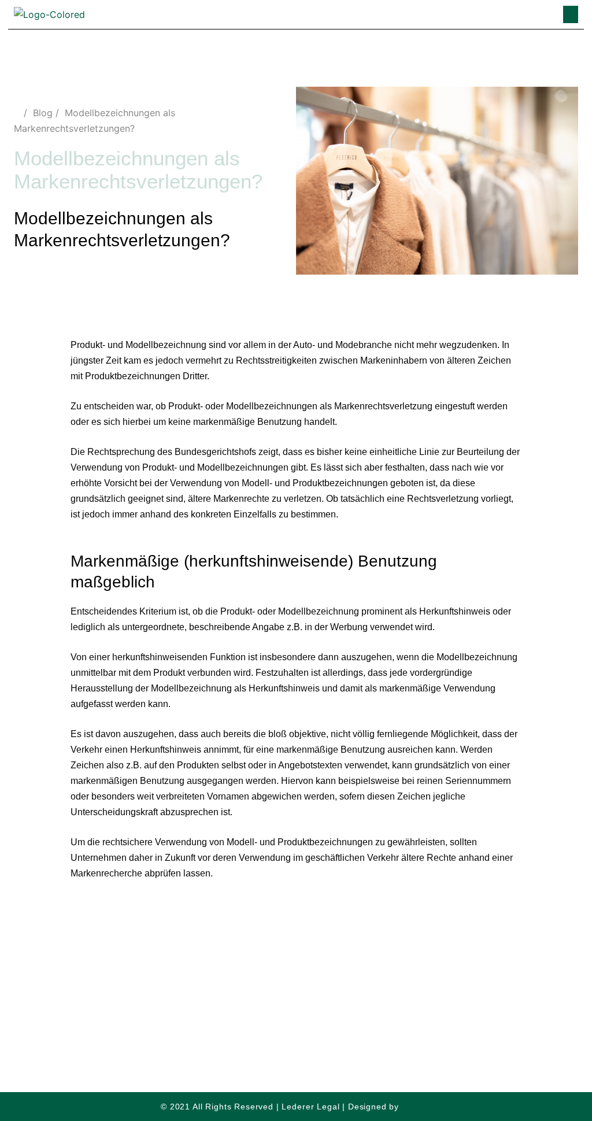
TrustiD (416, 1106)
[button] (570, 14)
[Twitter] (260, 998)
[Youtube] (331, 998)
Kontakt (378, 1033)
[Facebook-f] (355, 998)
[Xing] (308, 998)
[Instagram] (237, 998)
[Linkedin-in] (284, 998)
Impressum (308, 1033)
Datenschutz (226, 1033)
